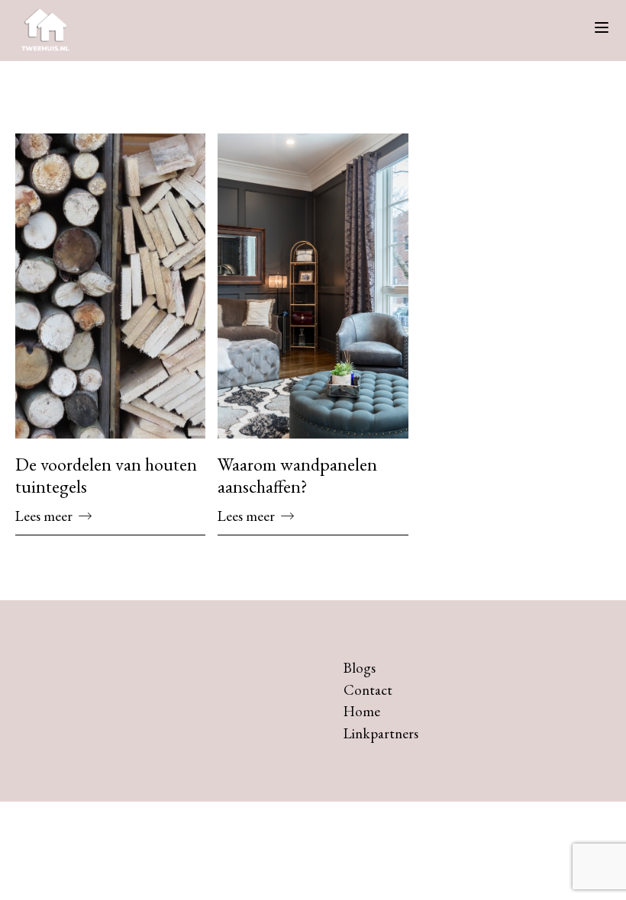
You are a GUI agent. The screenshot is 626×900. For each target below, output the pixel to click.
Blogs (360, 667)
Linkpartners (381, 733)
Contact (368, 689)
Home (362, 711)
